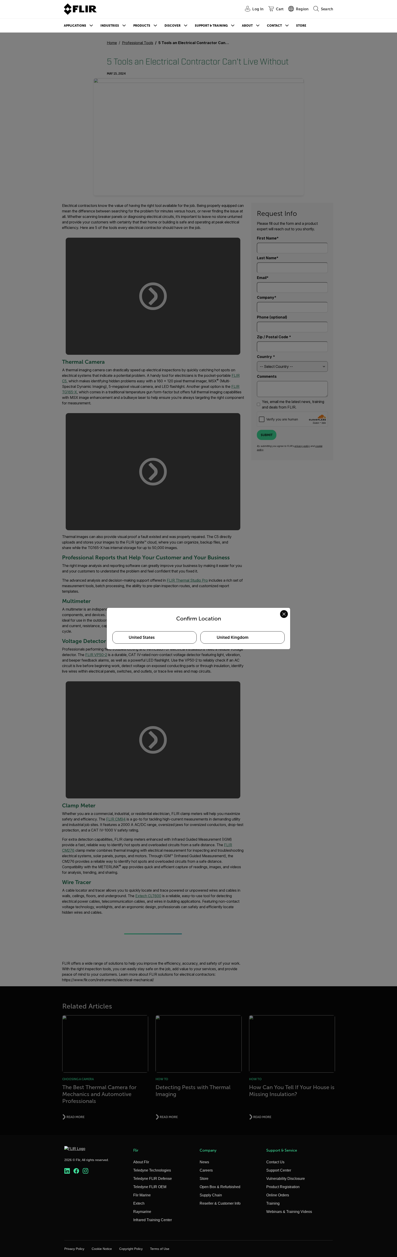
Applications (75, 25)
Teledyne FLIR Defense (152, 1179)
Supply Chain (211, 1195)
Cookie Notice (102, 1249)
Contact (274, 25)
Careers (206, 1170)
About (247, 25)
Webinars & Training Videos (289, 1212)
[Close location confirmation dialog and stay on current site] (284, 614)
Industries (109, 25)
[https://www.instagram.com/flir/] (85, 1171)
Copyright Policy (131, 1249)
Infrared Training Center (152, 1220)
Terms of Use (159, 1249)
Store (301, 25)
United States (142, 637)
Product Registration (283, 1187)
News (204, 1162)
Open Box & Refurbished (220, 1187)
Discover (172, 25)
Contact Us (275, 1162)
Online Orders (277, 1195)
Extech (139, 1203)
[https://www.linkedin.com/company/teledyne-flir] (67, 1171)
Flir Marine (142, 1195)
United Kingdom (232, 637)
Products (141, 25)
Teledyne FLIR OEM (149, 1187)
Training (273, 1203)
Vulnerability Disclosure (285, 1179)
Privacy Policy (74, 1249)
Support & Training (211, 25)
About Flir (141, 1162)
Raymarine (142, 1212)
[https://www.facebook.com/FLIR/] (76, 1171)
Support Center (278, 1170)
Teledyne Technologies (152, 1170)
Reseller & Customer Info (220, 1203)
